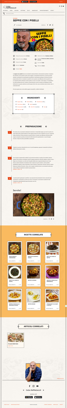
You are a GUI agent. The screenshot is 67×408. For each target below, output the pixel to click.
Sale (45, 106)
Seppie (18, 101)
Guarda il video (16, 169)
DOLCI (28, 10)
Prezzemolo (20, 106)
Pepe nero (19, 109)
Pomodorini (39, 101)
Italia (21, 68)
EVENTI (52, 10)
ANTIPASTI (5, 10)
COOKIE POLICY (55, 404)
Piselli (28, 101)
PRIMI (11, 10)
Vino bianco (20, 104)
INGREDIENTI (35, 10)
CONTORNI (23, 10)
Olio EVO (33, 106)
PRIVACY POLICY (6, 404)
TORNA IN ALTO (60, 378)
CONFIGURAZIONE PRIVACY (15, 404)
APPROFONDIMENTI (44, 10)
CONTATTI (61, 1)
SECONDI (16, 10)
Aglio (31, 104)
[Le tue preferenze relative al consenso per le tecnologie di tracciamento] (66, 306)
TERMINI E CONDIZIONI (48, 404)
